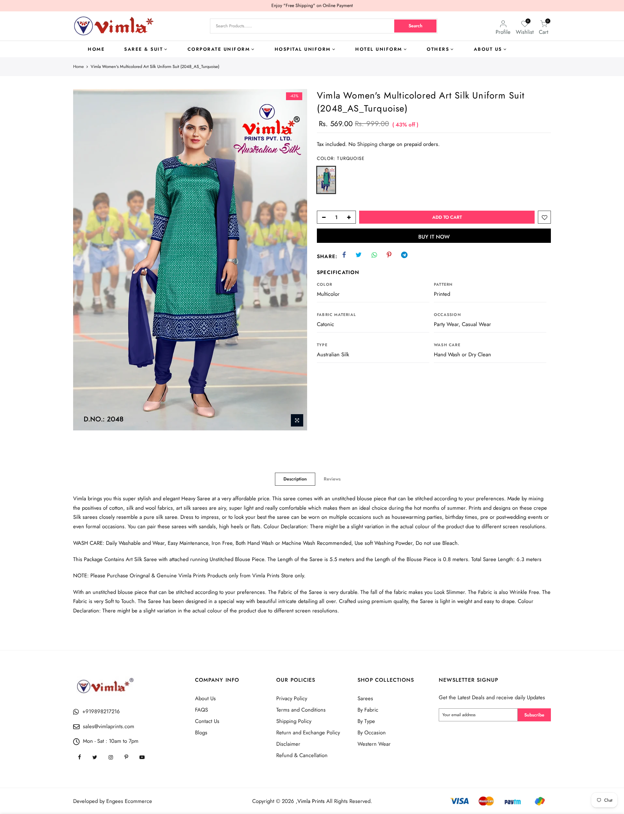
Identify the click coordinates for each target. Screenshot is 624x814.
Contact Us (207, 721)
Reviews (332, 479)
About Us (205, 698)
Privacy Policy (291, 698)
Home (78, 67)
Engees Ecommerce (129, 801)
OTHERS (438, 49)
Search (415, 25)
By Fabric (368, 710)
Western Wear (374, 744)
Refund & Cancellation (302, 755)
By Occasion (372, 732)
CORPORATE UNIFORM (219, 49)
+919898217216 (101, 711)
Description (295, 479)
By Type (366, 721)
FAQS (201, 710)
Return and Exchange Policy (308, 732)
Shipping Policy (293, 721)
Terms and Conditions (301, 710)
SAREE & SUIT (143, 49)
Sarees (365, 698)
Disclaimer (288, 744)
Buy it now (434, 237)
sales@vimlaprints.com (108, 726)
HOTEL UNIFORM (378, 49)
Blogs (201, 732)
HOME (96, 49)
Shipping (367, 144)
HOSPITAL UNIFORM (303, 49)
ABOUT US (488, 49)
